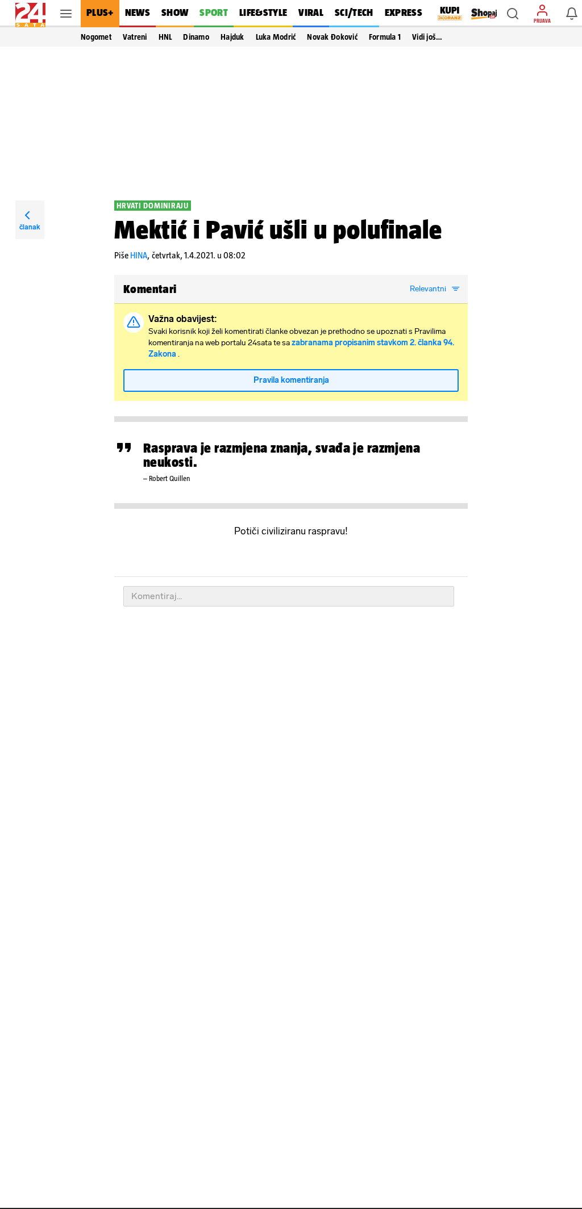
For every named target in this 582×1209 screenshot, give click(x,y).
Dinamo (196, 36)
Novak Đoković (332, 36)
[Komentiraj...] (288, 596)
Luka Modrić (276, 36)
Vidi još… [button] (427, 36)
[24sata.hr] (30, 13)
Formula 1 (385, 36)
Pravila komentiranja (291, 380)
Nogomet (96, 36)
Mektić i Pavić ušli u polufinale (278, 229)
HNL (165, 36)
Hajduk (232, 36)
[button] (512, 13)
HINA (138, 255)
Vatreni (135, 36)
